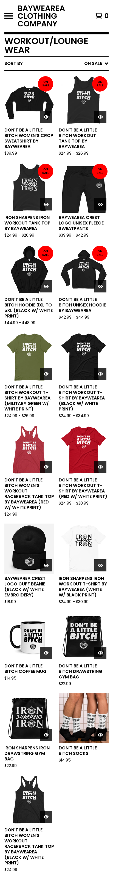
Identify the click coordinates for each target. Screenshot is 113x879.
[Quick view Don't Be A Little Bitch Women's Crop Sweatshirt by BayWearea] (46, 117)
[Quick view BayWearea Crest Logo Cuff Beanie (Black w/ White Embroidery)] (46, 565)
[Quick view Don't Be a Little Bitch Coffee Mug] (46, 653)
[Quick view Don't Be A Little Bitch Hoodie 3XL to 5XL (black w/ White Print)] (46, 286)
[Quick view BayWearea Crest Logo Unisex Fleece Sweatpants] (100, 204)
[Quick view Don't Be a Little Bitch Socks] (100, 735)
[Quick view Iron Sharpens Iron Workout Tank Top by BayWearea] (46, 204)
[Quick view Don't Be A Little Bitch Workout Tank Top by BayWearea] (100, 117)
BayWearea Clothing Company (41, 16)
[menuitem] (56, 63)
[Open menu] (8, 16)
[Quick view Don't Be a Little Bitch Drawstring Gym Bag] (100, 653)
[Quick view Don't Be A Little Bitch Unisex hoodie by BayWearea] (100, 286)
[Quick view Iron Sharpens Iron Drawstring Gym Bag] (46, 735)
